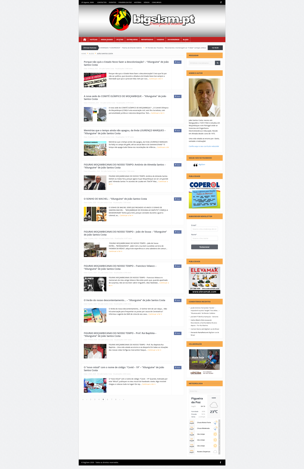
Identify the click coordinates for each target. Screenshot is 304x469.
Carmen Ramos (196, 329)
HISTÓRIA (137, 2)
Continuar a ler (155, 79)
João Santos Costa (108, 68)
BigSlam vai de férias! (211, 329)
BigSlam (202, 164)
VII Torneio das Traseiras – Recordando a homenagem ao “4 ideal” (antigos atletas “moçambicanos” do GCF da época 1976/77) (168, 48)
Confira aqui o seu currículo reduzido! (204, 146)
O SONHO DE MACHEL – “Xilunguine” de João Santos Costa (115, 198)
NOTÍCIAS (93, 39)
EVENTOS (112, 2)
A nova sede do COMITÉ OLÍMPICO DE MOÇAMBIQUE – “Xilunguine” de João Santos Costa (125, 98)
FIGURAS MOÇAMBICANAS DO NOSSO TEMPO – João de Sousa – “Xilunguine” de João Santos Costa (125, 233)
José (192, 317)
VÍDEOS (147, 2)
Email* (193, 225)
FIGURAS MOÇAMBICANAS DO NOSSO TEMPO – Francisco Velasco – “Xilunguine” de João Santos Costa (120, 267)
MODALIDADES (107, 39)
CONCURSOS (156, 2)
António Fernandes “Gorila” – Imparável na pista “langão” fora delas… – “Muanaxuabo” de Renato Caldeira (205, 310)
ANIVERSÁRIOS (173, 39)
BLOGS (185, 39)
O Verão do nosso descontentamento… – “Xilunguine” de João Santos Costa (124, 300)
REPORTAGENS (147, 39)
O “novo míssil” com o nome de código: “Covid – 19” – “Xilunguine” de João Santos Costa (124, 369)
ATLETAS (119, 39)
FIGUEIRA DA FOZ (125, 2)
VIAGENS (160, 39)
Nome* (194, 234)
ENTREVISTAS (132, 39)
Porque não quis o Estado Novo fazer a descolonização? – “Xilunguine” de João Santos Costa (126, 63)
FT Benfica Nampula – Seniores (207, 317)
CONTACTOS (102, 2)
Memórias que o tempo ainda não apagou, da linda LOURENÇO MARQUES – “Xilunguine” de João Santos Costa (125, 132)
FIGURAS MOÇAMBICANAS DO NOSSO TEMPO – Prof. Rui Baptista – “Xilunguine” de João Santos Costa (120, 335)
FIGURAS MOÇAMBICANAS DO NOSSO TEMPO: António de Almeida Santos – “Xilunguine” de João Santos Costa (125, 166)
